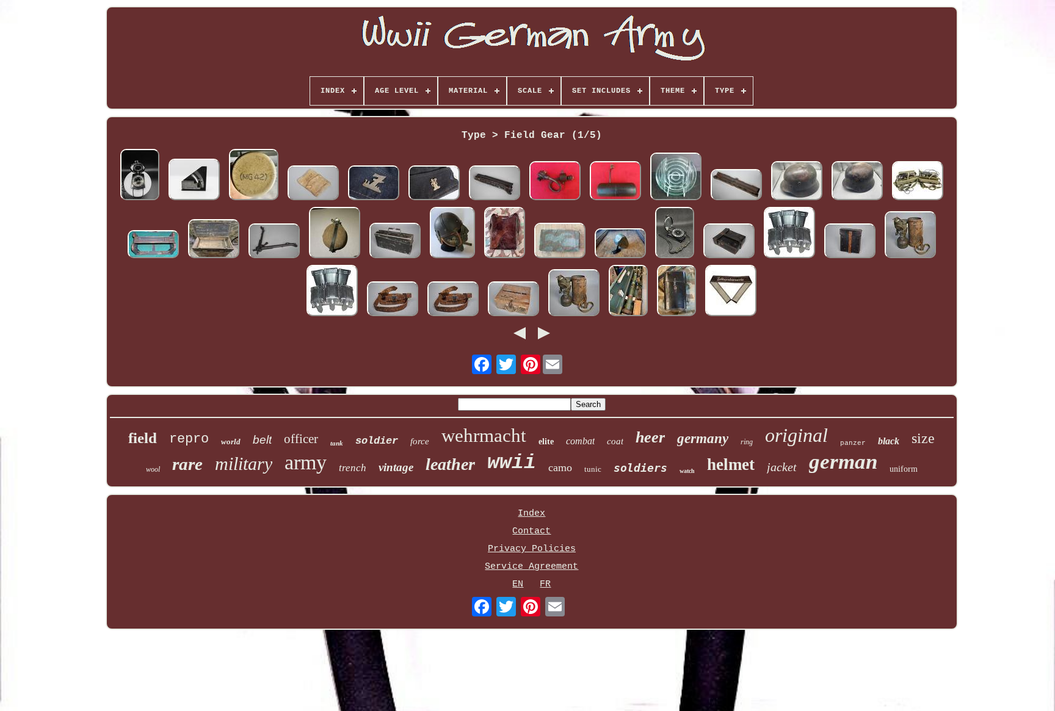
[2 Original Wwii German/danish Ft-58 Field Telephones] (917, 182)
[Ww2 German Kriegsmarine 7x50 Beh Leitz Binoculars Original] (676, 292)
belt (262, 439)
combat (580, 441)
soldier (376, 441)
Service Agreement (531, 566)
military (243, 463)
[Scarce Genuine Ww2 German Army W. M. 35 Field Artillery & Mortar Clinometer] (194, 181)
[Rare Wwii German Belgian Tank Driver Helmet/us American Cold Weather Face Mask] (452, 234)
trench (352, 468)
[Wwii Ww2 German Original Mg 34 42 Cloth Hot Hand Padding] (313, 184)
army (306, 462)
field (142, 438)
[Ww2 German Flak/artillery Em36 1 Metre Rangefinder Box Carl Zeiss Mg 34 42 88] (628, 292)
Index (531, 513)
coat (615, 441)
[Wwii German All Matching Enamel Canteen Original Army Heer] (334, 234)
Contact (531, 531)
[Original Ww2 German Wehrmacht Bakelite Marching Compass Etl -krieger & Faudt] (139, 176)
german (843, 462)
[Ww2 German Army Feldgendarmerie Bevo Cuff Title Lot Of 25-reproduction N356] (730, 292)
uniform (904, 469)
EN (517, 584)
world (231, 441)
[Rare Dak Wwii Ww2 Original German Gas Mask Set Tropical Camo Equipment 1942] (910, 236)
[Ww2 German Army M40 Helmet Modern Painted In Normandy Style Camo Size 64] (796, 182)
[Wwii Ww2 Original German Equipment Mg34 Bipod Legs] (274, 242)
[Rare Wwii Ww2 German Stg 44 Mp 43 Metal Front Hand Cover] (494, 184)
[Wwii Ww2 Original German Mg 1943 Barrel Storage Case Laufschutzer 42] (736, 186)
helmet (731, 464)
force (419, 441)
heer (650, 437)
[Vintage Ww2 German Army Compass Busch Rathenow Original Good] (674, 234)
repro (189, 439)
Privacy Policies (532, 549)
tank (336, 443)
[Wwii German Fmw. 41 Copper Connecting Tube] (555, 182)
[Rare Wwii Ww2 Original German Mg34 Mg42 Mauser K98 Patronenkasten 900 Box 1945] (513, 300)
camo (560, 467)
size (923, 438)
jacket (782, 467)
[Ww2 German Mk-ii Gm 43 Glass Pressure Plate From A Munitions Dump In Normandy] (675, 178)
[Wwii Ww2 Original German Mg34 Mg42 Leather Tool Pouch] (729, 242)
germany (702, 438)
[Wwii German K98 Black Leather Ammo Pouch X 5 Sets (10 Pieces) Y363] (332, 292)
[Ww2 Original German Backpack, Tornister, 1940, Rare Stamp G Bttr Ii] (504, 234)
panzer (853, 443)
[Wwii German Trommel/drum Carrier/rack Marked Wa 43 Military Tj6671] (153, 245)
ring (747, 442)
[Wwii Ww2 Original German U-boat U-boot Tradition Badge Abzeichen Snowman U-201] (434, 184)
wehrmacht (483, 435)
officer (301, 438)
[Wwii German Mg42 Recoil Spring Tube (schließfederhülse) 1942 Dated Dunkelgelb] (253, 176)
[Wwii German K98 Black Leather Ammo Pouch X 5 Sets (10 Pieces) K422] (789, 234)
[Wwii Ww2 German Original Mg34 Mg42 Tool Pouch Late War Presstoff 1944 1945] (849, 242)
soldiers (640, 467)
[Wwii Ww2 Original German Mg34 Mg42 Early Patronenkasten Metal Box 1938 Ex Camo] (395, 242)
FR (545, 584)
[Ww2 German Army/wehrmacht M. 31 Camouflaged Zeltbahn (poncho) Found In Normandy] (559, 242)
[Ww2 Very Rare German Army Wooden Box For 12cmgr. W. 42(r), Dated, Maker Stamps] (213, 240)
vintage (396, 467)
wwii (511, 463)
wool (153, 469)
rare (187, 464)
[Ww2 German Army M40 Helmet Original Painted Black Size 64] (857, 182)
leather (450, 464)
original (796, 435)
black (888, 441)
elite (546, 441)
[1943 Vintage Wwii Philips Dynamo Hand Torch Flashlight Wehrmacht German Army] (620, 244)
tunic (592, 469)
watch (687, 470)
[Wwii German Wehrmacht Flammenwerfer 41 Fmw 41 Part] (615, 182)
